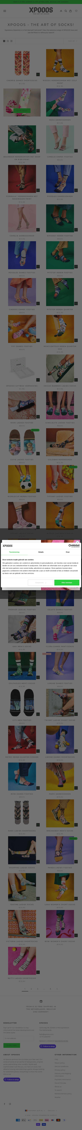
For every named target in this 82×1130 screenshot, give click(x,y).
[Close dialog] (77, 542)
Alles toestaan (67, 582)
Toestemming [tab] (14, 552)
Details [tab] (41, 552)
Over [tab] (68, 552)
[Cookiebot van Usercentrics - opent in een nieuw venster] (70, 545)
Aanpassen (39, 582)
